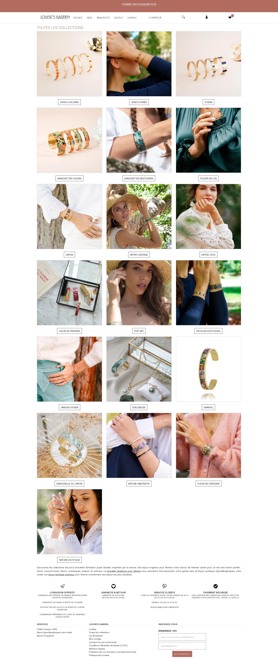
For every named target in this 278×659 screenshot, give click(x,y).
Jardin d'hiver (69, 407)
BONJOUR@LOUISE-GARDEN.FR (165, 606)
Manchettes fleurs (69, 178)
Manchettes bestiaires (139, 178)
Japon (69, 254)
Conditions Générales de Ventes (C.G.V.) (108, 645)
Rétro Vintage (139, 254)
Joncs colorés (69, 102)
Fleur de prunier (69, 331)
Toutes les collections (99, 632)
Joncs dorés (139, 102)
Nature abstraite (139, 483)
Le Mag (92, 629)
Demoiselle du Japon (69, 483)
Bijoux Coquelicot (45, 635)
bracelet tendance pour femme (124, 571)
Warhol (208, 407)
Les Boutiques (96, 635)
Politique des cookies (99, 655)
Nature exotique (69, 560)
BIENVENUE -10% (168, 630)
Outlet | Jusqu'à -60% (47, 629)
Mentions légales (97, 648)
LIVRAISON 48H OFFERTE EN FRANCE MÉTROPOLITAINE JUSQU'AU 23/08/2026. (62, 596)
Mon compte (95, 638)
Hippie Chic (208, 254)
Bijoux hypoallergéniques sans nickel (54, 632)
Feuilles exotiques (208, 331)
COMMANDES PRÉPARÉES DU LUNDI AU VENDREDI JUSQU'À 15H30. (62, 615)
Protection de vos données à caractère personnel (112, 651)
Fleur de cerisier (208, 483)
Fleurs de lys (208, 178)
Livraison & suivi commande (102, 642)
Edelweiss (138, 407)
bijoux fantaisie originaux (61, 574)
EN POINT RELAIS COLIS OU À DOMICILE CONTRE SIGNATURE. (62, 608)
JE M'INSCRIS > (182, 654)
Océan (208, 102)
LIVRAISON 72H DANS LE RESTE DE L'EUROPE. (62, 602)
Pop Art (139, 331)
